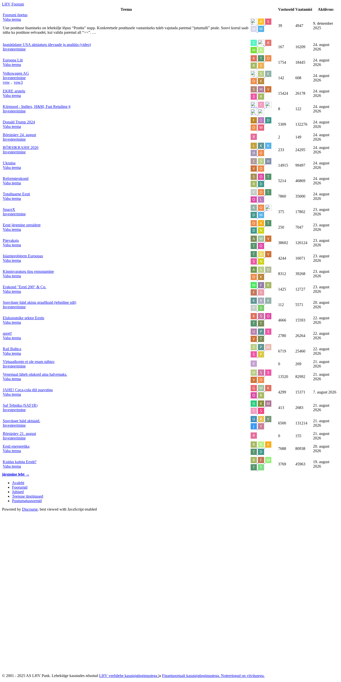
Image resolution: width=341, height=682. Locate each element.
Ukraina (9, 163)
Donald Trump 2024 (19, 122)
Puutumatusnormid (27, 501)
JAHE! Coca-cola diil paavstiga (28, 390)
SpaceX (9, 209)
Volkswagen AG (16, 73)
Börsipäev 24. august (19, 135)
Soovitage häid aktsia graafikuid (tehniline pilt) (39, 302)
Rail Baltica (12, 349)
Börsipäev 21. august (19, 433)
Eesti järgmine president (21, 225)
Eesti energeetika (16, 446)
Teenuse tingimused (27, 496)
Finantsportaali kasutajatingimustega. (191, 676)
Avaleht (18, 483)
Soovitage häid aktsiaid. (21, 421)
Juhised (18, 492)
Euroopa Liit (13, 60)
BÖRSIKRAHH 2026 (20, 147)
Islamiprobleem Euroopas (23, 256)
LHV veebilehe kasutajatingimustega (128, 676)
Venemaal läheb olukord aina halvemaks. (35, 374)
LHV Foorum (13, 4)
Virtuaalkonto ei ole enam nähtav (29, 361)
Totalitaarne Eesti (16, 194)
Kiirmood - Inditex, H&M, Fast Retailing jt (36, 106)
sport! (7, 333)
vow (6, 82)
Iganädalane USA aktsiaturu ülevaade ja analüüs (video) (47, 44)
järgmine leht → (15, 474)
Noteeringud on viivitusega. (243, 676)
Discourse (30, 509)
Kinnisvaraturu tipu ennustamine (28, 271)
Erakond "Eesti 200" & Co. (24, 287)
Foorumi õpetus (15, 15)
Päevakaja (11, 240)
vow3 (18, 82)
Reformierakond (15, 178)
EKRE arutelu (14, 91)
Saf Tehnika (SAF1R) (20, 405)
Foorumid (19, 487)
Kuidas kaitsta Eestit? (19, 462)
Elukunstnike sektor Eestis (23, 318)
